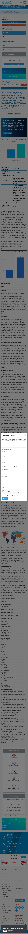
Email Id (3, 462)
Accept (5, 930)
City (3, 482)
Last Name (4, 456)
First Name (4, 451)
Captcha (3, 487)
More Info (10, 930)
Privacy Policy (19, 495)
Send (5, 498)
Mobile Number (5, 469)
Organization (4, 476)
